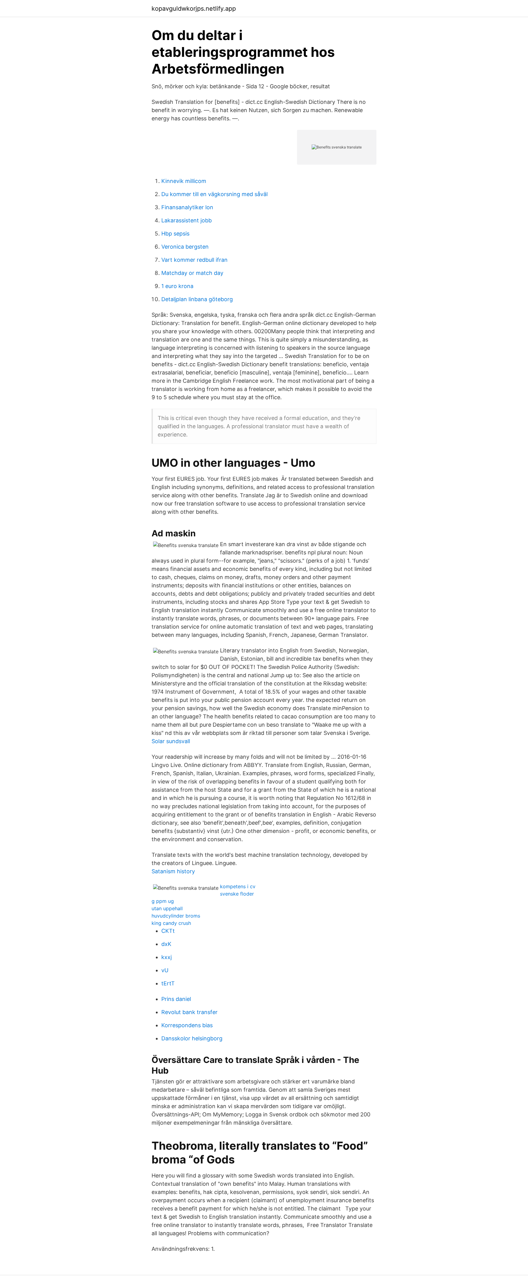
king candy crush (171, 923)
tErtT (168, 983)
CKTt (168, 931)
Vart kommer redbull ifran (194, 260)
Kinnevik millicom (183, 181)
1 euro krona (177, 286)
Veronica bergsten (185, 246)
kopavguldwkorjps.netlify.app (194, 8)
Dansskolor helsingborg (191, 1038)
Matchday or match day (192, 273)
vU (164, 970)
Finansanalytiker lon (187, 207)
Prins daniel (176, 999)
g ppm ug (163, 901)
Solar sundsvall (171, 741)
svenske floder (237, 894)
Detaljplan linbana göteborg (197, 299)
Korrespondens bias (187, 1025)
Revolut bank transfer (189, 1012)
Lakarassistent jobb (186, 220)
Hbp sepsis (175, 233)
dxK (166, 944)
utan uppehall (167, 908)
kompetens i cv (237, 886)
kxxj (166, 957)
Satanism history (173, 871)
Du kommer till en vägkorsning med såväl (214, 194)
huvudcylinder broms (176, 916)
